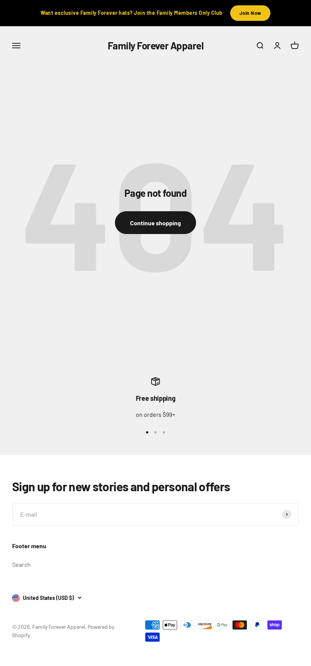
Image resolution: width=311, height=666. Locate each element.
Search (21, 564)
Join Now (250, 13)
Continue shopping (155, 222)
